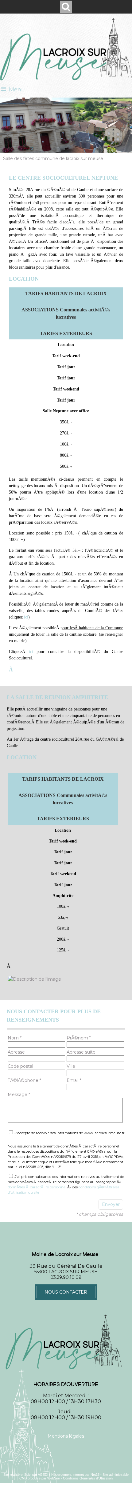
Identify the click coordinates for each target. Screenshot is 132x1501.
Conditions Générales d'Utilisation (88, 1478)
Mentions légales (66, 1436)
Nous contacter (66, 1292)
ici (26, 617)
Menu (17, 89)
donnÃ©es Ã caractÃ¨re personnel (37, 1187)
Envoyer (111, 1204)
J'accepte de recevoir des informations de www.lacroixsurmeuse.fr (69, 1133)
